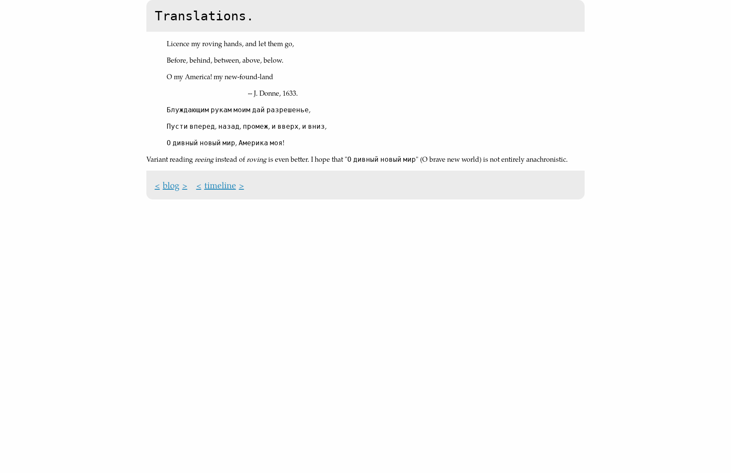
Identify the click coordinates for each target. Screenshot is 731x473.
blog (171, 185)
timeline (220, 185)
